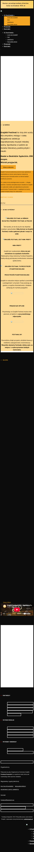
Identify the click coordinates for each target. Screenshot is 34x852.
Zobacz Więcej (7, 602)
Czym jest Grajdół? (12, 17)
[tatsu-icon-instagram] (15, 52)
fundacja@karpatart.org (7, 800)
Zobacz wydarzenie (8, 167)
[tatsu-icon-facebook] (15, 50)
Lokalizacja (10, 22)
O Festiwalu (9, 15)
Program (7, 27)
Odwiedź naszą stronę (9, 673)
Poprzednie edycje (12, 24)
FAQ (8, 20)
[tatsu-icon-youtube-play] (15, 53)
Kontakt (7, 29)
